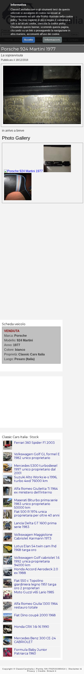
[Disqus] (42, 261)
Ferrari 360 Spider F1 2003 (34, 443)
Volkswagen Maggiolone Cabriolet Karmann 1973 (33, 536)
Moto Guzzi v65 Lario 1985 (34, 592)
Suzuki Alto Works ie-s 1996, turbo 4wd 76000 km (35, 479)
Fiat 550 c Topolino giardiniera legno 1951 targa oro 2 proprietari (35, 584)
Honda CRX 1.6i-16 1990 (31, 627)
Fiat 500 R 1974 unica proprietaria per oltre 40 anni (36, 513)
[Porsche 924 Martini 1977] (42, 123)
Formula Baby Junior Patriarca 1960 (30, 651)
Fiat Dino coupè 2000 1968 (35, 615)
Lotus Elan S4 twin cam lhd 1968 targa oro (35, 548)
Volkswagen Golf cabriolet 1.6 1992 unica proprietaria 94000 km (36, 561)
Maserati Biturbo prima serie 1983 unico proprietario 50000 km (36, 503)
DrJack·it (51, 671)
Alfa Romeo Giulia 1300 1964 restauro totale (36, 605)
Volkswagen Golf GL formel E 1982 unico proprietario (37, 456)
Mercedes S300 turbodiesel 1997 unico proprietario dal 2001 (35, 469)
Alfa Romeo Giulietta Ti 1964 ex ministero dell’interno (36, 490)
